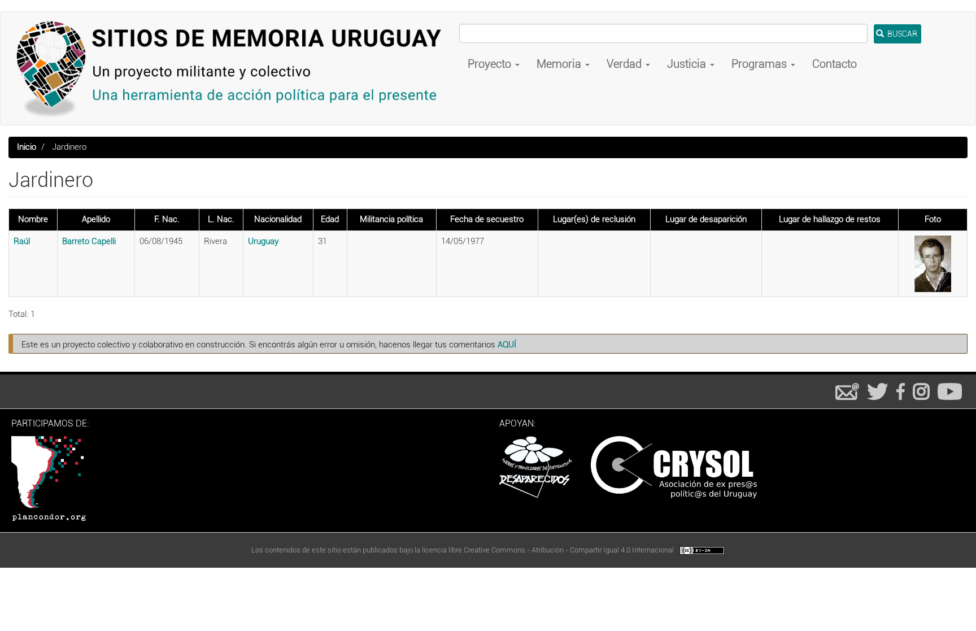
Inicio (26, 147)
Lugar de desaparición (706, 219)
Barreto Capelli (89, 241)
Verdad (625, 64)
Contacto (834, 64)
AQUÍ (507, 345)
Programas (760, 64)
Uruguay (263, 241)
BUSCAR (901, 33)
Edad (330, 219)
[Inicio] (234, 68)
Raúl (22, 241)
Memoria (560, 64)
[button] (933, 264)
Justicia (688, 64)
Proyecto (491, 64)
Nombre (33, 219)
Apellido (96, 219)
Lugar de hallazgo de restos (830, 219)
